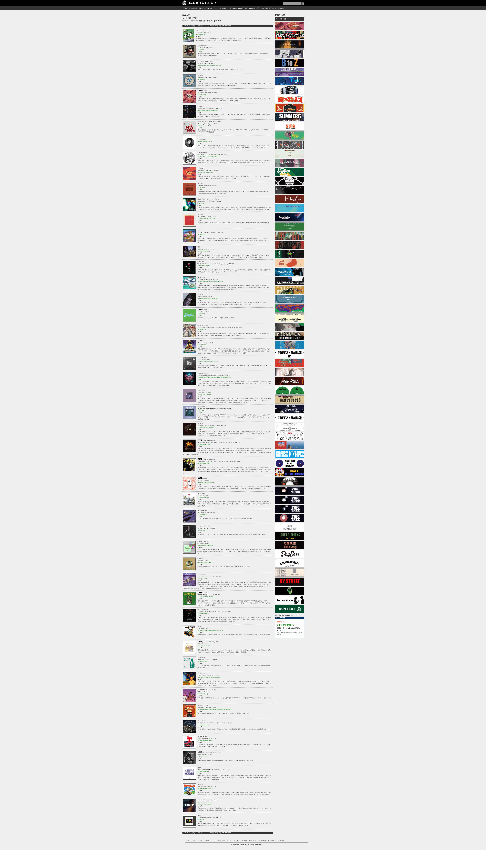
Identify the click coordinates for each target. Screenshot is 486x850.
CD (276, 8)
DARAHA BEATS (202, 3)
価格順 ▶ (194, 26)
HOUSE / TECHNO (220, 8)
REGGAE (252, 8)
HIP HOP (210, 8)
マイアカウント (197, 840)
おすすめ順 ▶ (186, 26)
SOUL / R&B (260, 8)
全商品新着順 (193, 8)
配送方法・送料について (249, 840)
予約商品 (185, 8)
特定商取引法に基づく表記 (266, 840)
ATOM (282, 840)
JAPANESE (202, 8)
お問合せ (206, 840)
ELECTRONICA (232, 8)
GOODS (281, 8)
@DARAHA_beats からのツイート (288, 615)
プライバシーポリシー (218, 840)
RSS (278, 840)
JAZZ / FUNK (270, 8)
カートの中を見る (281, 19)
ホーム (188, 840)
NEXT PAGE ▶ (226, 26)
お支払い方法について (233, 840)
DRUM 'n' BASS (243, 8)
